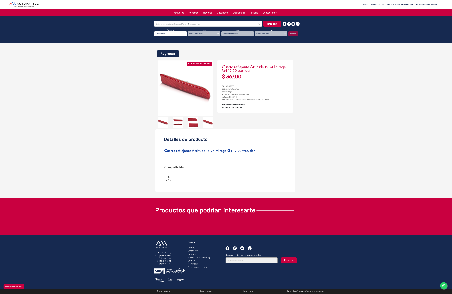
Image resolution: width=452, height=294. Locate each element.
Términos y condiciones (163, 291)
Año (271, 30)
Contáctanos (270, 12)
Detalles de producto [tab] (186, 139)
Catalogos (222, 12)
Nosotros (193, 12)
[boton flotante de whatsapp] (443, 285)
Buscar (272, 23)
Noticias (253, 12)
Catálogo (192, 247)
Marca (204, 30)
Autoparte (170, 30)
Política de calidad (248, 291)
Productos (178, 12)
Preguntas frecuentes (197, 267)
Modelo (237, 30)
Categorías (193, 251)
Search (293, 34)
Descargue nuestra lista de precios (13, 286)
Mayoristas (193, 264)
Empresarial (238, 12)
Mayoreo (207, 12)
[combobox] (208, 24)
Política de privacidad (206, 291)
